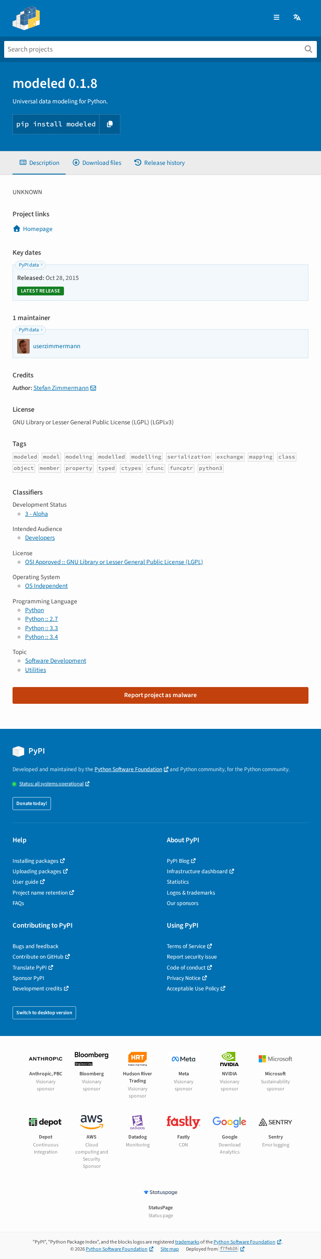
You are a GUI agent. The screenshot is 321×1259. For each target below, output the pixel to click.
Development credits (37, 988)
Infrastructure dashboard (197, 871)
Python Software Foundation (128, 769)
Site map (169, 1249)
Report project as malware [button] (160, 695)
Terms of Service (186, 946)
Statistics (178, 882)
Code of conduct (186, 968)
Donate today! (31, 803)
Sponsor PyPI (28, 978)
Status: (51, 783)
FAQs (18, 903)
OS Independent (46, 585)
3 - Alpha (36, 513)
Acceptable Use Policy (193, 988)
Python (34, 610)
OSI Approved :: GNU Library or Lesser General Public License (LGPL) (114, 562)
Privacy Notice (184, 978)
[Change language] (297, 18)
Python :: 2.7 (41, 618)
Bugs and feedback (36, 946)
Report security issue (192, 957)
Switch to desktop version (44, 1012)
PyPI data (29, 265)
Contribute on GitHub (38, 957)
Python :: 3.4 (41, 636)
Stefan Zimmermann (61, 387)
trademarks (187, 1242)
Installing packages (36, 861)
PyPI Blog (178, 861)
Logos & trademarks (191, 893)
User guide (25, 882)
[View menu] (276, 18)
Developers (40, 537)
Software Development (55, 660)
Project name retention (40, 893)
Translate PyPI (30, 968)
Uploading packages (37, 871)
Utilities (35, 669)
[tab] (39, 162)
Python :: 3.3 (41, 628)
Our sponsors (183, 903)
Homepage (38, 228)
